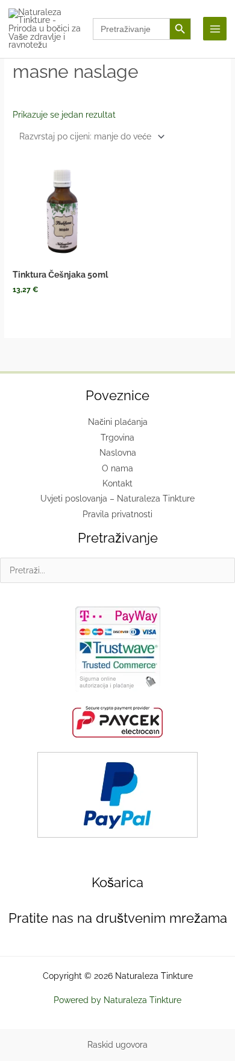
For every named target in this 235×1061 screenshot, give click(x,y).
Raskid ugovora (117, 1045)
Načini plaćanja (118, 422)
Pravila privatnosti (117, 514)
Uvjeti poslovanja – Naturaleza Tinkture (117, 498)
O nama (117, 468)
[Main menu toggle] (215, 28)
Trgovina (117, 437)
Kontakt (117, 483)
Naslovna (117, 452)
